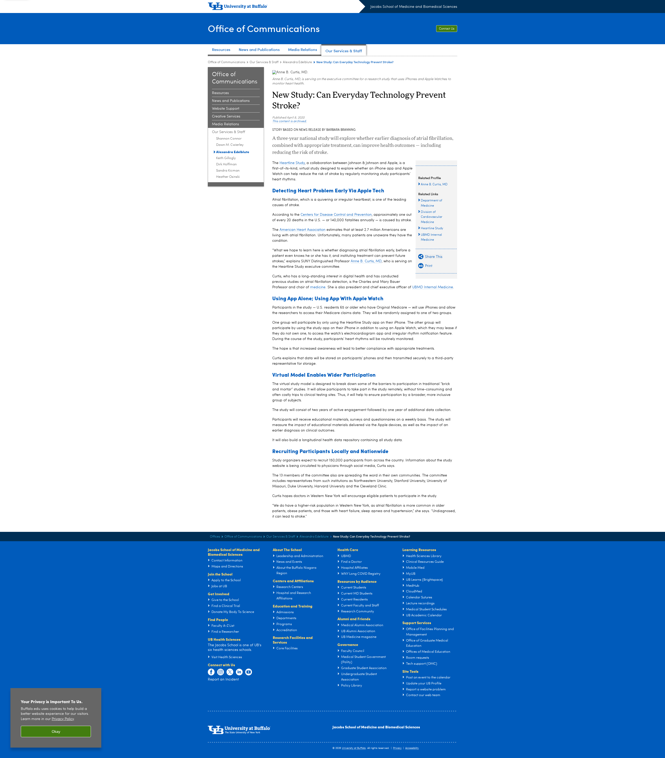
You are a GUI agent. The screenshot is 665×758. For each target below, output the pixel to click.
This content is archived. (289, 121)
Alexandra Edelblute (297, 62)
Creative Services (226, 116)
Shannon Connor (229, 138)
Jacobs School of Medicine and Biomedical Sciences (413, 7)
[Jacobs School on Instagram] (220, 672)
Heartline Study (292, 163)
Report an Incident (223, 679)
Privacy (397, 748)
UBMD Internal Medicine (432, 287)
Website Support (225, 108)
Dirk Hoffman (226, 164)
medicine (317, 287)
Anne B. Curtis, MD (366, 261)
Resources (220, 93)
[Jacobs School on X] (230, 672)
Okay (56, 731)
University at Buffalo (354, 748)
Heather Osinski (228, 177)
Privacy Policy (63, 719)
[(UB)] (286, 7)
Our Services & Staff (264, 62)
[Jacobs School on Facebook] (211, 672)
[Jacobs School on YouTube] (248, 672)
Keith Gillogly (226, 158)
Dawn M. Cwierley (230, 145)
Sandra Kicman (228, 170)
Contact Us (446, 28)
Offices (215, 536)
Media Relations (225, 124)
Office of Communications (264, 28)
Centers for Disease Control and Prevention (336, 215)
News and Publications (231, 101)
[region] (55, 718)
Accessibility (412, 748)
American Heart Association (302, 230)
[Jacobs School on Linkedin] (239, 672)
